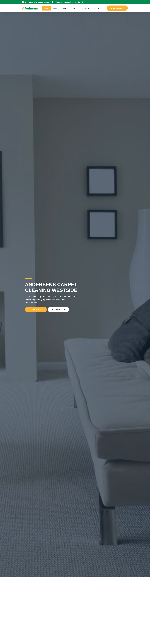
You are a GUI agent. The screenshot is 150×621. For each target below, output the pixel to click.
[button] (117, 8)
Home (46, 8)
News (74, 8)
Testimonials (85, 8)
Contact (97, 8)
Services (65, 8)
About (55, 8)
